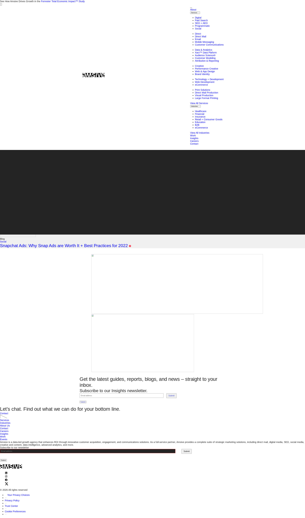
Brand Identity (202, 74)
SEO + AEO (201, 23)
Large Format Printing (206, 98)
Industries (194, 106)
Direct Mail (200, 36)
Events (3, 439)
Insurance (200, 116)
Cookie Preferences (15, 511)
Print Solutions (202, 90)
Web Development (204, 82)
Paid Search (201, 20)
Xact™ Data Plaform (206, 52)
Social (198, 28)
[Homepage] (92, 75)
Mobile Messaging (204, 42)
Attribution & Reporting (207, 60)
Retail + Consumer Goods (208, 119)
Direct (198, 33)
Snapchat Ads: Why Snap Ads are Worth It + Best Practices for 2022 (64, 245)
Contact (4, 413)
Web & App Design (205, 71)
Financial (199, 114)
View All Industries (199, 132)
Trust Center (11, 506)
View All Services (199, 103)
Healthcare (200, 111)
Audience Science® (205, 55)
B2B (197, 125)
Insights (4, 434)
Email (198, 39)
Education (200, 122)
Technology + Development (209, 79)
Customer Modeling (205, 58)
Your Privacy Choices (18, 495)
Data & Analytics (203, 50)
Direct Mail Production (206, 92)
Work (3, 436)
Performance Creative (206, 68)
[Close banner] (1, 4)
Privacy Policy (12, 500)
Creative (199, 66)
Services (194, 13)
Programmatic (202, 26)
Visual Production (204, 95)
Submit (171, 396)
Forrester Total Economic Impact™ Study (63, 1)
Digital (198, 17)
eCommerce (201, 84)
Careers (4, 431)
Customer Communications (209, 44)
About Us (5, 425)
